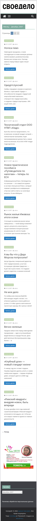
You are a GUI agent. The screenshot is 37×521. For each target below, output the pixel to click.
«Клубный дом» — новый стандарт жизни (17, 363)
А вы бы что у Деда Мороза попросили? (16, 256)
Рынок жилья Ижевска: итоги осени (17, 216)
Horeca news (11, 48)
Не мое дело (11, 292)
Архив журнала (9, 40)
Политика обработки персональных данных (17, 501)
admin (16, 44)
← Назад (5, 432)
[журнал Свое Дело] (4, 16)
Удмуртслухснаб (13, 85)
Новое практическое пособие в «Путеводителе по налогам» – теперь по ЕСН (16, 171)
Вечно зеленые (13, 326)
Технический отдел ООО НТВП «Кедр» (18, 126)
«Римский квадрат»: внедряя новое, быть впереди (16, 402)
